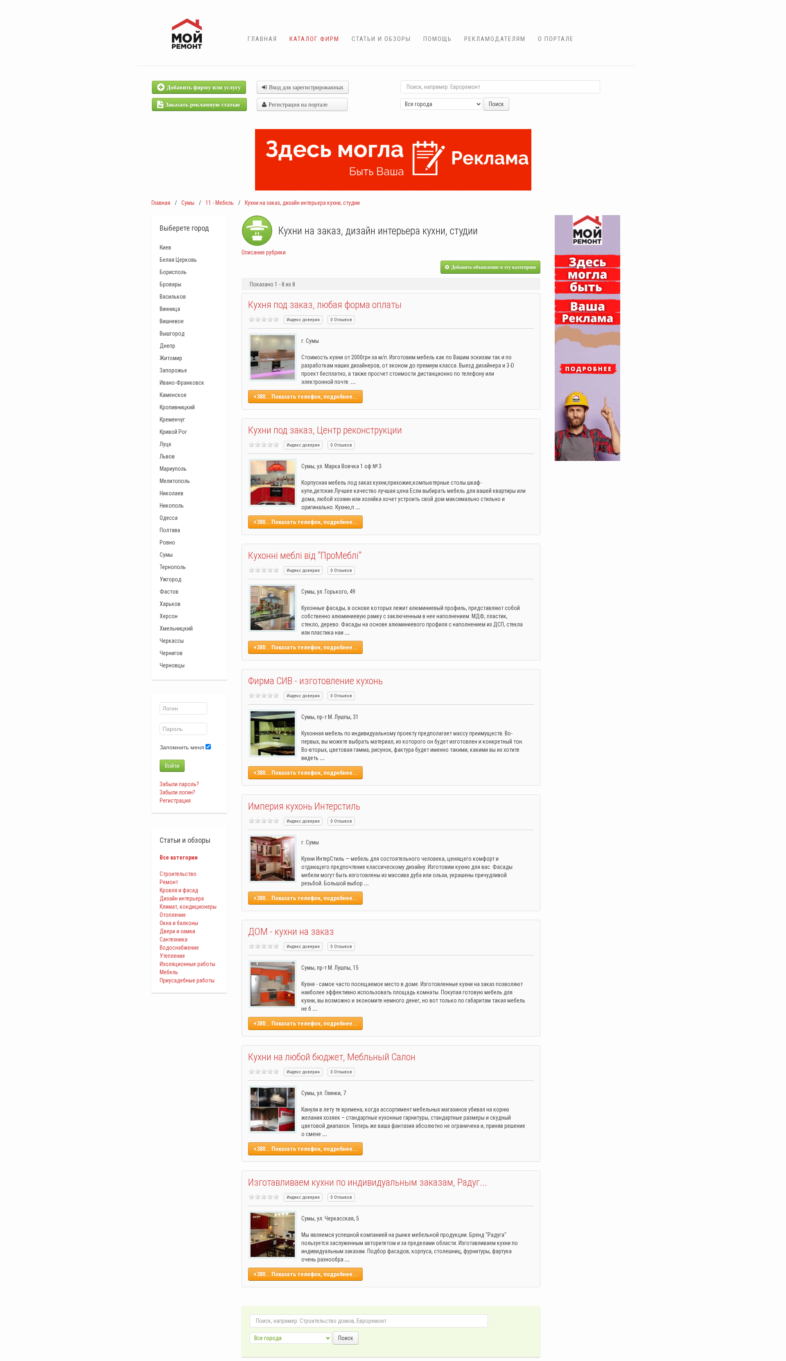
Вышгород (172, 333)
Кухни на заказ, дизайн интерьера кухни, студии (302, 203)
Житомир (171, 358)
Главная (262, 39)
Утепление (172, 956)
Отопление (173, 915)
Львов (167, 456)
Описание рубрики (264, 252)
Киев (165, 247)
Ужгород (170, 579)
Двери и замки (177, 931)
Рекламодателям (495, 39)
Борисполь (173, 272)
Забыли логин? (177, 792)
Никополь (172, 505)
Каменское (173, 395)
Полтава (170, 530)
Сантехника (173, 939)
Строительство (178, 874)
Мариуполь (173, 468)
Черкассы (172, 640)
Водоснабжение (179, 947)
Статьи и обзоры (381, 39)
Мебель (169, 972)
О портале (556, 39)
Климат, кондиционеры (188, 906)
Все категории (179, 857)
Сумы (187, 203)
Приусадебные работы (187, 980)
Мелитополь (175, 481)
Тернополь (173, 567)
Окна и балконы (179, 923)
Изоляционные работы (187, 964)
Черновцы (172, 665)
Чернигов (171, 653)
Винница (170, 309)
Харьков (170, 604)
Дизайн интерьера (182, 898)
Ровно (167, 542)
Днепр (167, 346)
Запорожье (173, 370)
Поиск (496, 104)
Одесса (169, 518)
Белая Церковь (178, 259)
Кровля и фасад (179, 890)
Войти (172, 765)
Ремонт (169, 882)
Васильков (173, 296)
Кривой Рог (173, 432)
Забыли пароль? (179, 784)
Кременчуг (172, 419)
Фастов (169, 591)
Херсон (169, 616)
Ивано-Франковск (182, 382)
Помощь (437, 39)
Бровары (170, 284)
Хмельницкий (176, 628)
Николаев (171, 493)
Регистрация (175, 800)
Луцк (166, 444)
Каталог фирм (314, 39)
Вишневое (172, 321)
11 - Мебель (220, 203)
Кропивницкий (177, 407)
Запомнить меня (182, 747)
